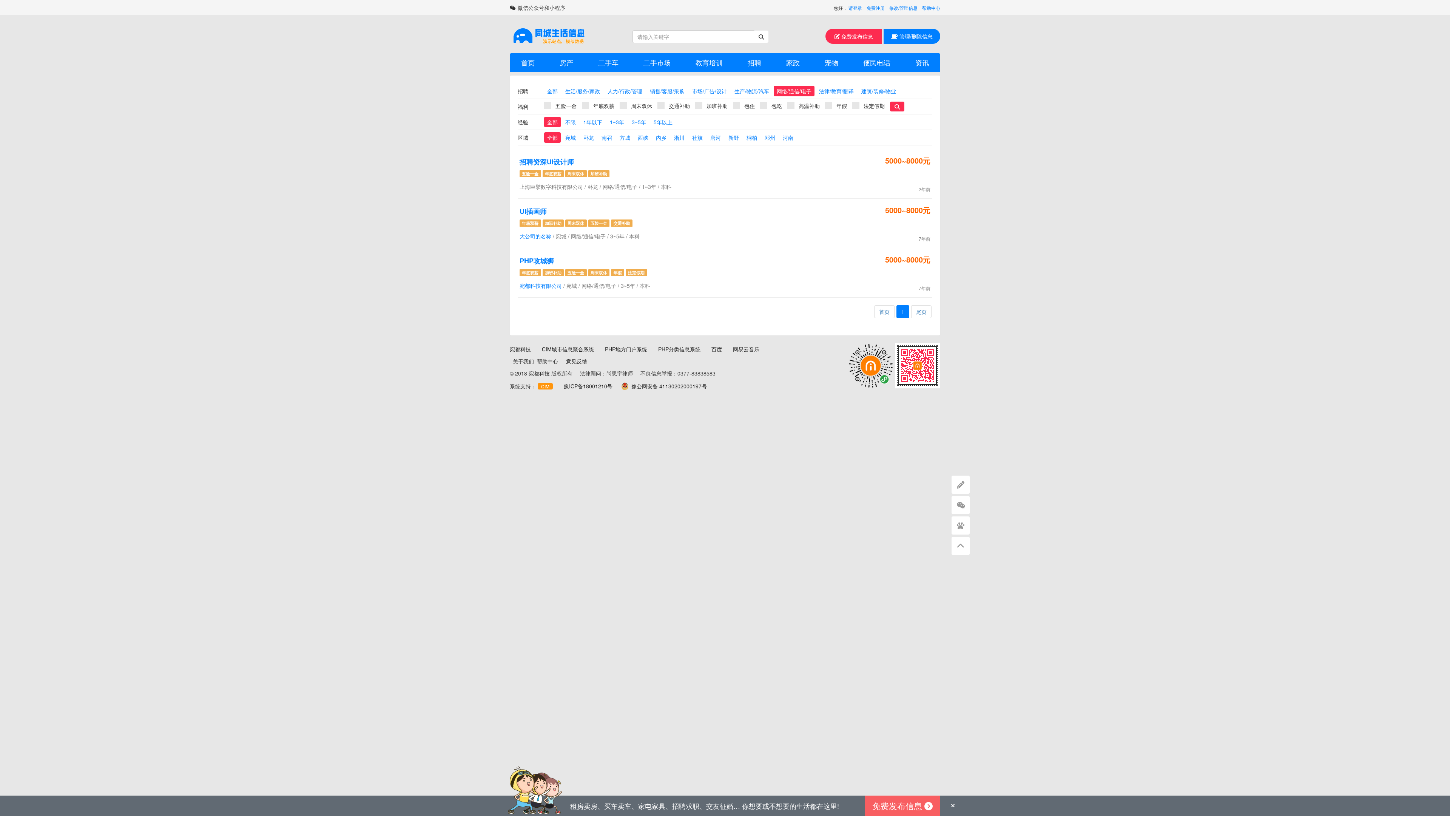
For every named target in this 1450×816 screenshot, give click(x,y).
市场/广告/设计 (709, 91)
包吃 (776, 106)
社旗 (697, 137)
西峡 (643, 137)
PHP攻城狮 (537, 261)
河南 (788, 137)
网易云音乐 (746, 349)
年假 (841, 106)
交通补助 (679, 106)
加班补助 (717, 106)
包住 (749, 106)
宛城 (570, 137)
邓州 (770, 137)
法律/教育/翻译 (836, 91)
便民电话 (876, 62)
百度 (716, 349)
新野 (733, 137)
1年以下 (592, 122)
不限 (570, 122)
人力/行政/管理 (625, 91)
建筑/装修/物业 (878, 91)
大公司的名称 (535, 236)
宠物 (831, 62)
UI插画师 (533, 211)
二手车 (608, 62)
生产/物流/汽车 (751, 91)
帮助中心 (931, 8)
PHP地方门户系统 (626, 349)
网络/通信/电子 (794, 91)
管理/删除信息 (915, 36)
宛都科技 (520, 349)
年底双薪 (603, 106)
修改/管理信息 (903, 8)
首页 (528, 62)
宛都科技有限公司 (541, 285)
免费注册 (876, 8)
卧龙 (588, 137)
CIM (545, 386)
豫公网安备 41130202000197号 (669, 386)
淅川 (679, 137)
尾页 (921, 311)
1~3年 (617, 122)
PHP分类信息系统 (679, 349)
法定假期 (874, 106)
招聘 (754, 62)
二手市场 (657, 62)
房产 (566, 62)
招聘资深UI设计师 (547, 162)
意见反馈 (576, 361)
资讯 (922, 62)
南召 (607, 137)
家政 (793, 62)
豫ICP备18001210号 (588, 386)
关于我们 (523, 361)
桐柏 (752, 137)
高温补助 (809, 106)
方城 (625, 137)
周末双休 (641, 106)
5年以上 (663, 122)
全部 (552, 91)
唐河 (715, 137)
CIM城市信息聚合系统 (568, 349)
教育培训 (709, 62)
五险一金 (566, 106)
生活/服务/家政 (582, 91)
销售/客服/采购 (667, 91)
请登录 (855, 8)
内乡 (661, 137)
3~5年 (639, 122)
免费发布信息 (856, 36)
